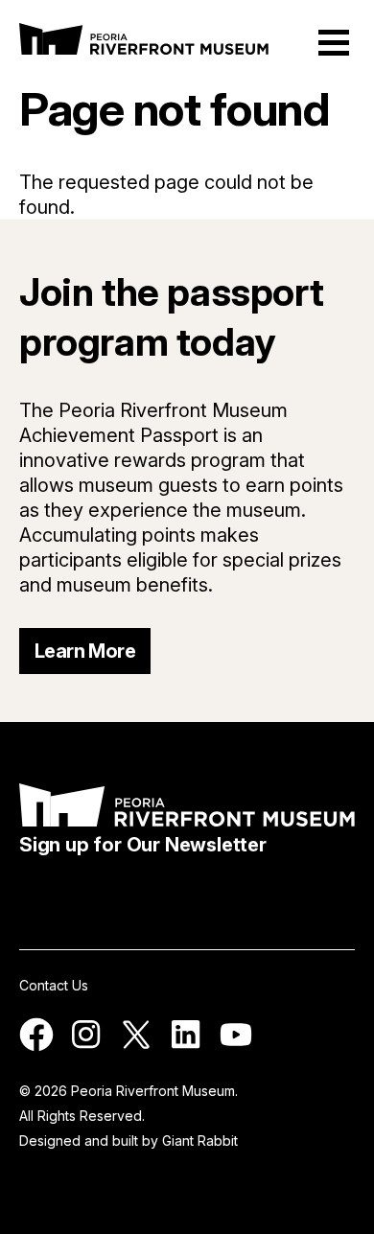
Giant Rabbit (200, 1140)
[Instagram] (86, 1046)
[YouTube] (236, 1046)
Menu (334, 43)
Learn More (85, 651)
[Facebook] (36, 1046)
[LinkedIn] (186, 1046)
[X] (136, 1046)
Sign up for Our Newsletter (143, 844)
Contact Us (53, 985)
